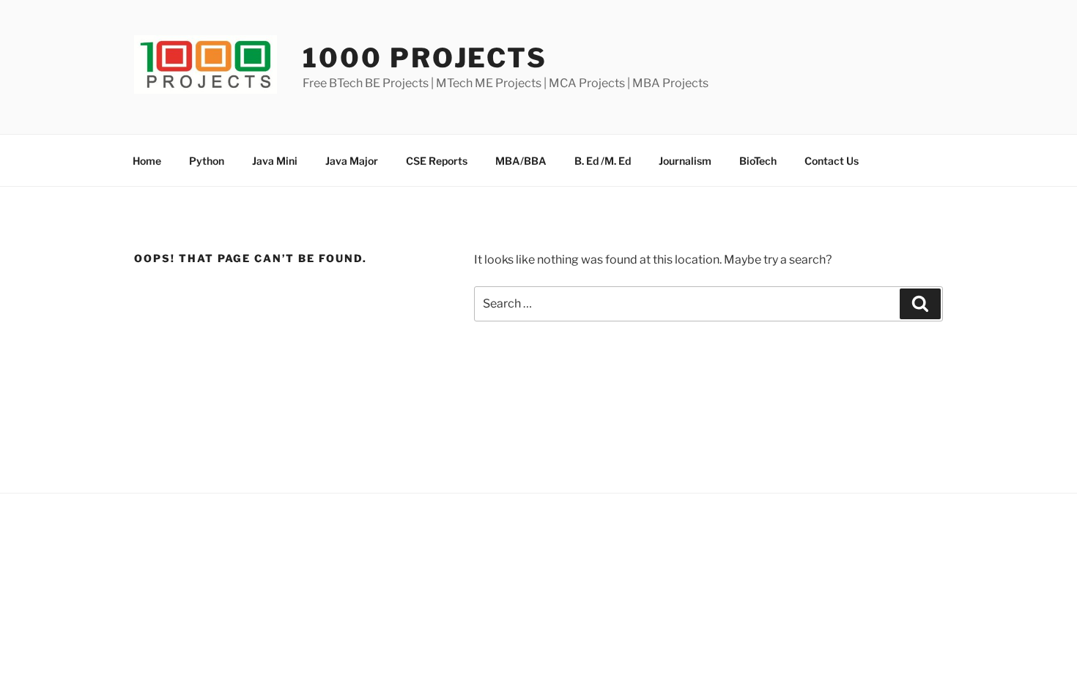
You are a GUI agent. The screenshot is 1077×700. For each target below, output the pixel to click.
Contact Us (831, 160)
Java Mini (274, 160)
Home (147, 160)
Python (206, 160)
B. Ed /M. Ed (602, 160)
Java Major (351, 160)
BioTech (758, 160)
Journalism (685, 160)
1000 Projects (425, 58)
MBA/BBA (521, 160)
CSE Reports (436, 160)
